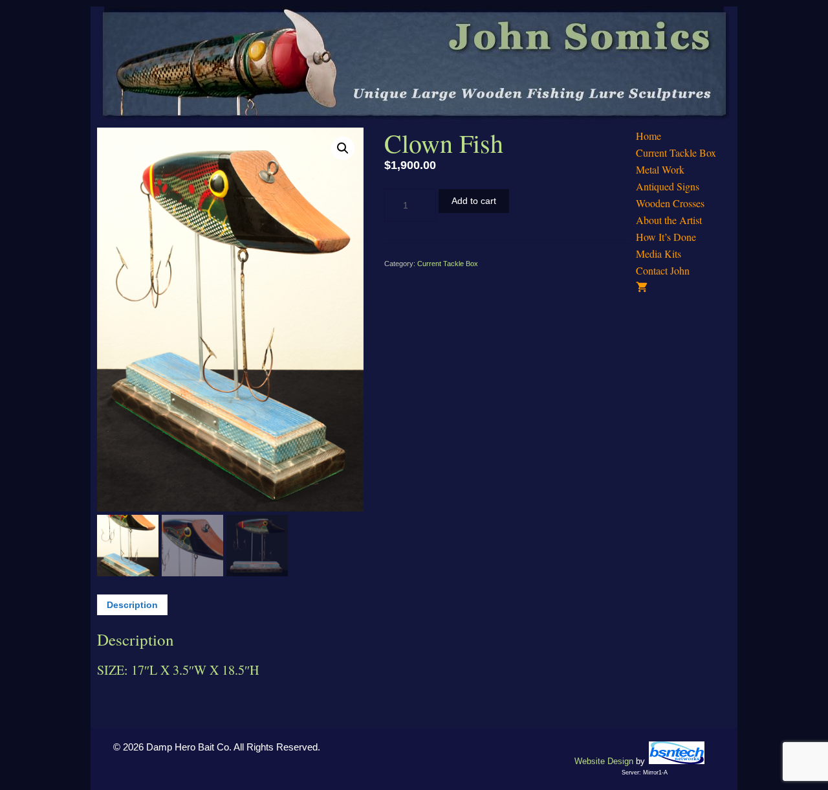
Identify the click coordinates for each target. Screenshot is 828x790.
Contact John (663, 270)
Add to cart (474, 201)
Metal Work (660, 169)
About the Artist (669, 220)
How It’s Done (666, 236)
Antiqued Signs (667, 186)
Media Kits (658, 253)
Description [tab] (132, 605)
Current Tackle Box (447, 263)
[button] (342, 148)
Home (648, 135)
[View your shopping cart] (683, 287)
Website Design (603, 761)
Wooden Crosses (670, 203)
